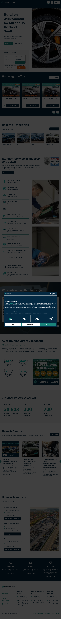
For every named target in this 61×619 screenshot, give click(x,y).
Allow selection (30, 324)
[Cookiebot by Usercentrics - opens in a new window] (51, 294)
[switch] (23, 319)
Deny (13, 324)
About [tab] (50, 297)
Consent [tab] (10, 297)
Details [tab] (23, 297)
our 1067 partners (12, 303)
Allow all (48, 324)
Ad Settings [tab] (37, 297)
